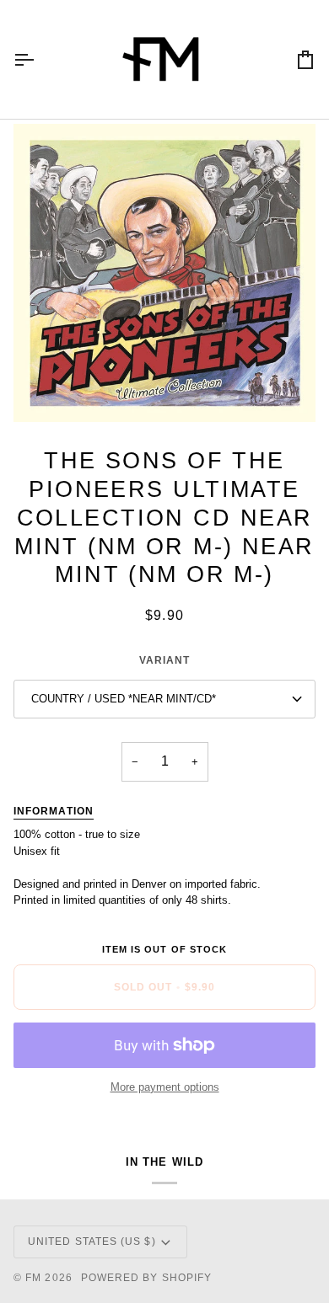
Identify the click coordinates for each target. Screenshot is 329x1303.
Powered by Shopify (146, 1278)
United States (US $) (92, 1241)
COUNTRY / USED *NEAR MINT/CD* (123, 698)
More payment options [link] (165, 1087)
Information (53, 811)
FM (33, 1278)
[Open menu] (38, 59)
